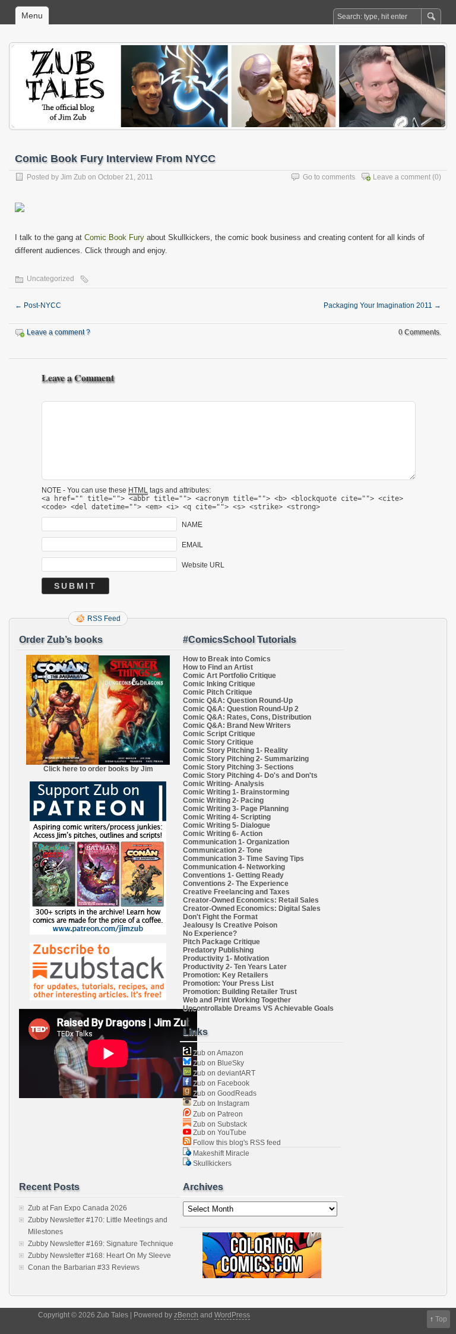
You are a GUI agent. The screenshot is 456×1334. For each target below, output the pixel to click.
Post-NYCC (38, 305)
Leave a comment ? (58, 332)
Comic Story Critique (218, 742)
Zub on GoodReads (223, 1093)
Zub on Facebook (220, 1083)
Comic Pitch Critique (217, 692)
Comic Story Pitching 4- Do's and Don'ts (250, 775)
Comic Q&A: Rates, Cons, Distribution (247, 717)
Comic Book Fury (114, 237)
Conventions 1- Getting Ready (233, 875)
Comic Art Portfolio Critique (229, 675)
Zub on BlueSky (217, 1063)
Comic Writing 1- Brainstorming (236, 792)
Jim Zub (73, 177)
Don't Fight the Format (220, 917)
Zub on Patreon (217, 1114)
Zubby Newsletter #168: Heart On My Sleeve (99, 1255)
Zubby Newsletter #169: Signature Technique (100, 1244)
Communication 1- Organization (236, 842)
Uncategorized (50, 279)
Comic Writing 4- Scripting (227, 817)
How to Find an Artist (218, 667)
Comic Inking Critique (219, 684)
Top (441, 1319)
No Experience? (210, 933)
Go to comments (329, 177)
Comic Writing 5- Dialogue (226, 825)
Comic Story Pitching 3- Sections (238, 767)
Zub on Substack (219, 1124)
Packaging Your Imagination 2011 (382, 305)
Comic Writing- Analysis (223, 784)
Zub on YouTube (218, 1132)
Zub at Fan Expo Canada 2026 (77, 1208)
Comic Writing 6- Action (222, 834)
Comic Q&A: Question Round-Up (238, 700)
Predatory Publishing (218, 950)
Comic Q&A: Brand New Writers (237, 725)
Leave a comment (401, 177)
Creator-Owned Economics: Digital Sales (252, 908)
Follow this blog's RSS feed (236, 1143)
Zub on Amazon (217, 1053)
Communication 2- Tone (222, 850)
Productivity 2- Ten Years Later (235, 967)
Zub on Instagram (220, 1103)
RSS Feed (104, 618)
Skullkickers (211, 1163)
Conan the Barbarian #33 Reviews (84, 1267)
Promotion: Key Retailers (225, 975)
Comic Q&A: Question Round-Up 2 (241, 709)
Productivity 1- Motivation (226, 958)
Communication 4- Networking (234, 867)
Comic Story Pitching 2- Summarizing (246, 759)
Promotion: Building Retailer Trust (240, 992)
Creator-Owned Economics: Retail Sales (251, 900)
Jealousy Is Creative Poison (230, 925)
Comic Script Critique (219, 734)
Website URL (203, 565)
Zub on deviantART (223, 1073)
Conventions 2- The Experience (236, 883)
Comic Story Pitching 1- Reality (235, 750)
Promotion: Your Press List (228, 983)
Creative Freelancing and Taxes (236, 892)
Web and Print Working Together (237, 1000)
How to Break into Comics (227, 659)
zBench (186, 1315)
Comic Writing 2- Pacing (223, 800)
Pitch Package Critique (221, 942)
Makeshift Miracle (220, 1153)
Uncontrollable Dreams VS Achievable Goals (258, 1008)
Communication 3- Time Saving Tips (243, 858)
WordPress (232, 1315)
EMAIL (192, 545)
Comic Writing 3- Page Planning (236, 809)
